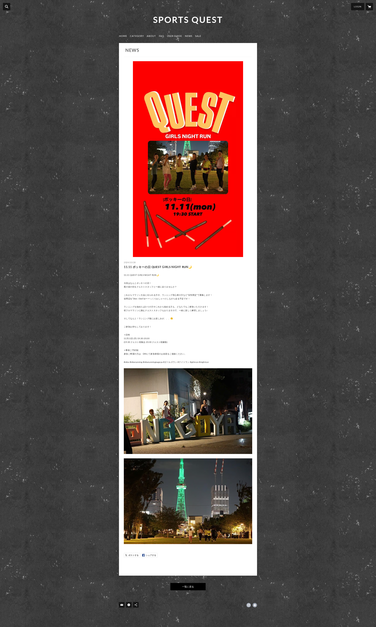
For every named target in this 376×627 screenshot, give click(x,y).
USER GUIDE (174, 35)
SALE (198, 35)
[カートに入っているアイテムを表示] (369, 6)
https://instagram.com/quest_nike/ (248, 605)
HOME (123, 35)
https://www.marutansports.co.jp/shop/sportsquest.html (255, 605)
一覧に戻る (188, 586)
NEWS (188, 35)
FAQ (161, 35)
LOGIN (357, 6)
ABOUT (151, 35)
